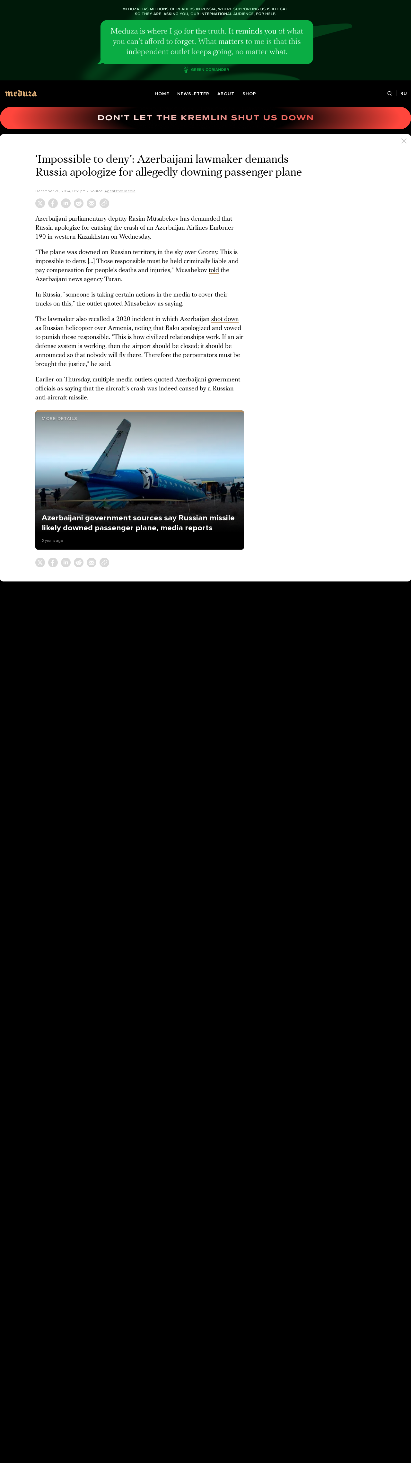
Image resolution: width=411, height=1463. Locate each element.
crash (131, 228)
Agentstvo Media (120, 191)
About (225, 93)
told (214, 270)
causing (101, 228)
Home (162, 93)
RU (403, 93)
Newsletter (193, 93)
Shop (249, 93)
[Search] (389, 94)
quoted (163, 380)
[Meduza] (21, 93)
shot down (225, 319)
